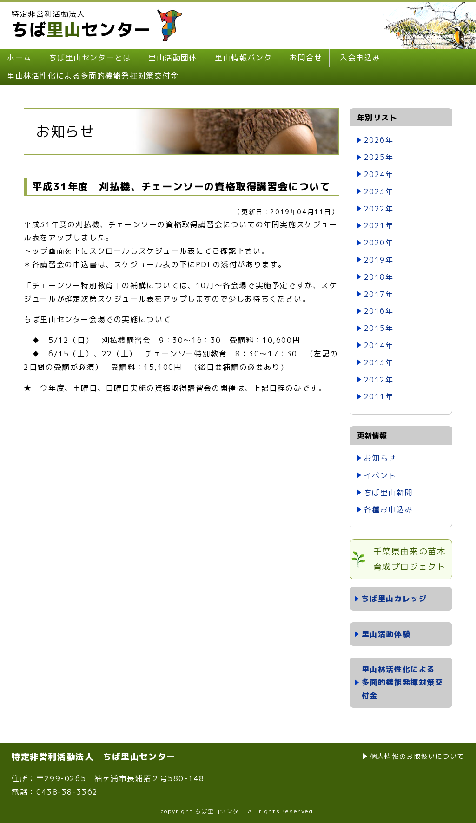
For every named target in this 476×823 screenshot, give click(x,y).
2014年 (379, 345)
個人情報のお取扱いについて (417, 756)
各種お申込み (388, 509)
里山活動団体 (173, 58)
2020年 (379, 242)
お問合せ (306, 58)
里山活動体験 (386, 634)
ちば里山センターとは (90, 58)
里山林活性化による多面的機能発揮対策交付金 (93, 76)
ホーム (19, 58)
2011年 (379, 396)
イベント (380, 475)
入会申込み (360, 58)
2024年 (379, 174)
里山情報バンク (243, 58)
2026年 (379, 140)
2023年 (379, 191)
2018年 (379, 277)
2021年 (379, 225)
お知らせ (380, 458)
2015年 (379, 328)
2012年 (379, 380)
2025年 (379, 157)
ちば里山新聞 (388, 492)
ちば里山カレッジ (394, 598)
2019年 (379, 260)
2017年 (379, 294)
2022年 (379, 209)
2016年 (379, 311)
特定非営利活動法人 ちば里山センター (94, 757)
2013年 (379, 362)
